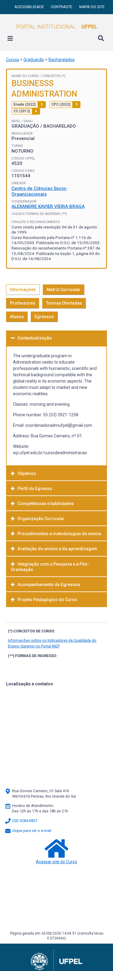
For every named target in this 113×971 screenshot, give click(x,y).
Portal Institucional (56, 26)
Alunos (17, 316)
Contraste (62, 7)
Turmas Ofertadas (64, 303)
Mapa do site (92, 7)
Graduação (34, 59)
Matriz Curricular (63, 289)
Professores (22, 303)
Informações (23, 289)
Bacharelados (62, 59)
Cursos (12, 59)
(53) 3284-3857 (24, 820)
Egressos (44, 316)
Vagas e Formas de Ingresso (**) (39, 214)
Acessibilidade (29, 7)
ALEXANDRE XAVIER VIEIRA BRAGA (48, 206)
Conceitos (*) (53, 76)
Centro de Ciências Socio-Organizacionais (39, 191)
